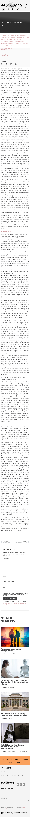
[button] (3, 9)
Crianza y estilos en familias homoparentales (11, 650)
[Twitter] (24, 784)
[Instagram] (21, 784)
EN (25, 8)
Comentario (6, 558)
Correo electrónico (8, 581)
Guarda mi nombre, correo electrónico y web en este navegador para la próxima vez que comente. (15, 594)
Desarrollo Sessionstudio (20, 814)
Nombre (5, 576)
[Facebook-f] (18, 784)
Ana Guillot (8, 49)
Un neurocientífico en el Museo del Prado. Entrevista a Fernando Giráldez (14, 714)
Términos (8, 808)
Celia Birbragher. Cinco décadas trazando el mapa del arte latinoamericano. (12, 747)
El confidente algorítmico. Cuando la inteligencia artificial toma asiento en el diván (14, 682)
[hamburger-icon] (26, 4)
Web (4, 587)
